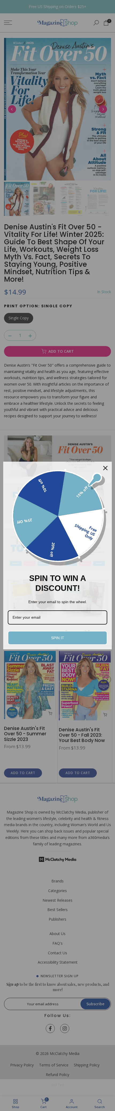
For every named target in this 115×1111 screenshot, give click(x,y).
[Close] (105, 468)
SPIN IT (57, 638)
